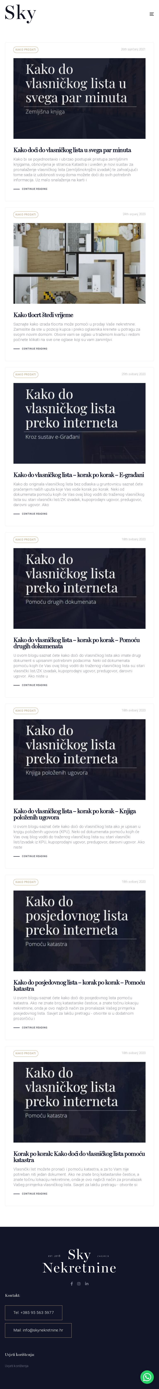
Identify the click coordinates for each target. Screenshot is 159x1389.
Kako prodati (26, 49)
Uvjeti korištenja (16, 1366)
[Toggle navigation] (129, 14)
